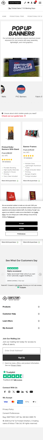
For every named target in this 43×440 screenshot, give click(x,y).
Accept (21, 223)
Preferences (21, 234)
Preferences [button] (10, 217)
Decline (21, 228)
